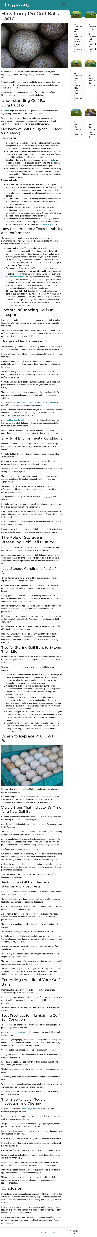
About (43, 1232)
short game (46, 224)
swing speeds (18, 277)
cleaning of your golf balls (31, 1109)
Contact (53, 1232)
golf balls (51, 160)
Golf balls (5, 111)
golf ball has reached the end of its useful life (37, 402)
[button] (64, 4)
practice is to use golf (18, 1032)
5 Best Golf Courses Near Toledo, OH (92, 129)
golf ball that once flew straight (16, 420)
